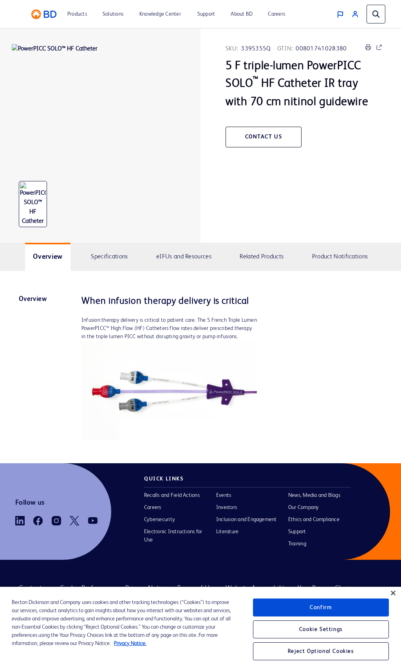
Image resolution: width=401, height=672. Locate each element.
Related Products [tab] (262, 257)
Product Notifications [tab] (340, 257)
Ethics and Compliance (314, 519)
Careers (152, 507)
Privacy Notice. (130, 643)
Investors (226, 507)
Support (297, 531)
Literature (227, 531)
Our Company (303, 507)
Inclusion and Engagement (246, 519)
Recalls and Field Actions (172, 495)
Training (297, 544)
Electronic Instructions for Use (173, 536)
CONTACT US (263, 137)
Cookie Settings (321, 629)
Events (223, 495)
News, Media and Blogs (314, 495)
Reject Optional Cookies (321, 651)
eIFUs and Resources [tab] (183, 257)
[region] (200, 629)
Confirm (321, 607)
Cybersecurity (159, 519)
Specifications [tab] (109, 257)
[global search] (376, 14)
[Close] (393, 593)
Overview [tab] (48, 256)
